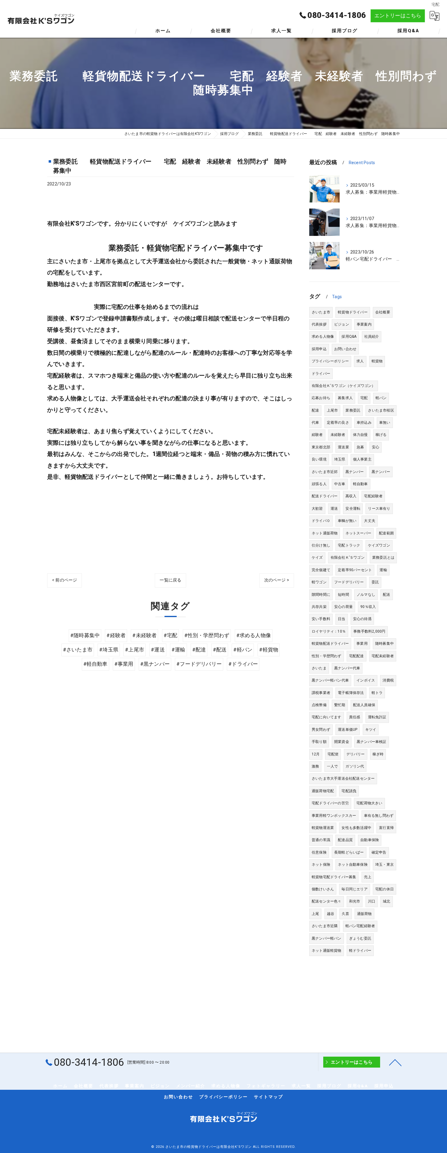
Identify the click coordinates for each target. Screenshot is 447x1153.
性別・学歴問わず (326, 656)
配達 (315, 410)
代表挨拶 (319, 324)
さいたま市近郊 (325, 472)
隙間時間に (321, 594)
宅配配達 (356, 656)
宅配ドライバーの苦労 (330, 803)
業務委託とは (383, 557)
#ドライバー (243, 664)
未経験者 (338, 435)
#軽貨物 (268, 650)
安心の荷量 (343, 607)
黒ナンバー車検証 (371, 742)
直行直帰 (386, 828)
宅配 (364, 398)
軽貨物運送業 (323, 828)
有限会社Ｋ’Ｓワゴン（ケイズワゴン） (344, 386)
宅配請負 (348, 791)
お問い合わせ (345, 349)
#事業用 (123, 664)
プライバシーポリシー (330, 361)
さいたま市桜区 (381, 410)
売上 (367, 877)
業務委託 (352, 410)
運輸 (383, 570)
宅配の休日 (384, 889)
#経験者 (116, 635)
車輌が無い (347, 521)
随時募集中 (384, 643)
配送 (386, 594)
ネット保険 (321, 864)
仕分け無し (321, 545)
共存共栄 (319, 607)
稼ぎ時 (378, 754)
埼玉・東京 (384, 864)
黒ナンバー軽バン (326, 938)
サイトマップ (268, 1096)
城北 (386, 901)
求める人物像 (323, 336)
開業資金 (341, 742)
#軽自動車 (95, 664)
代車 (315, 422)
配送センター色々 (326, 901)
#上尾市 (134, 650)
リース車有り (379, 508)
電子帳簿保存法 (351, 693)
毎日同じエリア (354, 889)
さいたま (319, 668)
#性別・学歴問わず (207, 635)
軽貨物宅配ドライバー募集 (334, 877)
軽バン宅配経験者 (360, 926)
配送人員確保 (364, 705)
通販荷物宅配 (323, 791)
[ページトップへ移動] (395, 1062)
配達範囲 (386, 533)
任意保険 (319, 852)
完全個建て (321, 570)
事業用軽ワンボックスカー (334, 815)
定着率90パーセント (355, 570)
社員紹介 (371, 336)
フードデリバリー (349, 582)
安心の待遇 (362, 619)
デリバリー (355, 754)
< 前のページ (64, 580)
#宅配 (171, 635)
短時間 (343, 594)
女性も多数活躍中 (356, 828)
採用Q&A (348, 336)
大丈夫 (369, 521)
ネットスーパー (358, 533)
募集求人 (345, 398)
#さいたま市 (77, 650)
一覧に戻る (170, 580)
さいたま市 (321, 312)
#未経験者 (144, 635)
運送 (334, 508)
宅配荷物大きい (369, 803)
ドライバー (321, 373)
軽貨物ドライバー (353, 312)
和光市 (354, 901)
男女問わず (321, 729)
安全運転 (352, 508)
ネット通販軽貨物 (326, 950)
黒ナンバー (354, 472)
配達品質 (345, 840)
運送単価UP (347, 729)
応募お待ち (321, 398)
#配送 (220, 650)
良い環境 (319, 459)
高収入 (351, 496)
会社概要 (382, 312)
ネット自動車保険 (353, 864)
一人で (332, 766)
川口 (371, 901)
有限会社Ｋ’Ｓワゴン (348, 557)
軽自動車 (360, 484)
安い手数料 (321, 619)
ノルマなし (366, 594)
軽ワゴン (319, 582)
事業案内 (364, 324)
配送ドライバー (325, 496)
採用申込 (319, 349)
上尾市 (332, 410)
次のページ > (276, 580)
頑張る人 (319, 484)
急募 (360, 447)
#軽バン (242, 650)
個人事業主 (362, 459)
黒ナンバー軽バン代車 (330, 680)
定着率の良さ (338, 422)
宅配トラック (349, 545)
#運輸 (178, 650)
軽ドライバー (360, 950)
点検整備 (319, 705)
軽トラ (377, 693)
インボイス (365, 680)
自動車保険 (369, 840)
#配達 (199, 650)
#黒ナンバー (155, 664)
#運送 (158, 650)
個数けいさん (323, 889)
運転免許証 (377, 717)
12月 (316, 754)
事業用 (362, 643)
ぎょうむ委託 (360, 938)
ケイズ (317, 557)
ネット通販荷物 (325, 533)
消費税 (388, 680)
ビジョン (341, 324)
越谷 (330, 914)
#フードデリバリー (199, 664)
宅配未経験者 (383, 656)
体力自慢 (360, 435)
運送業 (343, 447)
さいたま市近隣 (325, 926)
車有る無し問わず (379, 815)
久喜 (345, 914)
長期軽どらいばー (349, 852)
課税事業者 (321, 693)
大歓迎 (317, 508)
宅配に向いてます (326, 717)
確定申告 (379, 852)
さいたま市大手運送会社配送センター (343, 778)
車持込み (364, 422)
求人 (360, 361)
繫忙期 (339, 705)
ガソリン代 (354, 766)
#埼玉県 (108, 650)
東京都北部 (321, 447)
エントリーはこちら (397, 16)
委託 (375, 582)
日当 (341, 619)
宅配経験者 (373, 496)
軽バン (381, 398)
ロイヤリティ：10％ (329, 631)
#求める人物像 (253, 635)
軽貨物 (377, 361)
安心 (375, 447)
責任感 (354, 717)
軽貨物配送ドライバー (330, 643)
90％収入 (368, 607)
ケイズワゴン (379, 545)
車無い (384, 422)
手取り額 (319, 742)
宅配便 (333, 754)
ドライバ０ (321, 521)
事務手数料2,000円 (369, 631)
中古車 (339, 484)
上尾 (315, 914)
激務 (315, 766)
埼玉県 (339, 459)
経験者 (317, 435)
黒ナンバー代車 (347, 668)
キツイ (370, 729)
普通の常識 (321, 840)
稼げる (381, 435)
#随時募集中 (85, 635)
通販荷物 (364, 914)
